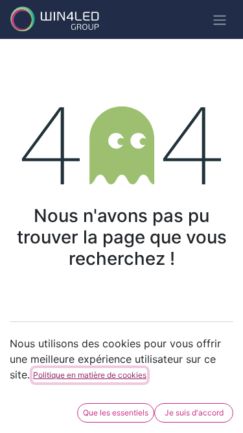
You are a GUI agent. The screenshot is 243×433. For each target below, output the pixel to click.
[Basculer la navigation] (219, 19)
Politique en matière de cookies (89, 375)
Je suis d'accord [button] (194, 412)
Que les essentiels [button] (115, 412)
